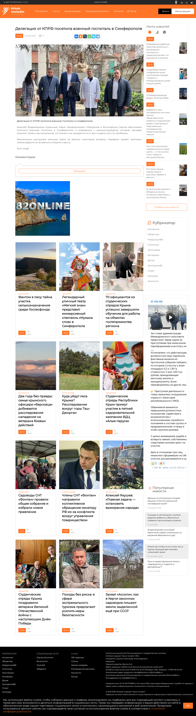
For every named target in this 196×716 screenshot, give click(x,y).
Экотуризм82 (155, 265)
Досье (151, 260)
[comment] (164, 32)
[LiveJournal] (85, 36)
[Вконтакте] (181, 2)
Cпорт (151, 270)
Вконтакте (42, 661)
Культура (153, 276)
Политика (153, 244)
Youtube (41, 665)
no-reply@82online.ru (128, 678)
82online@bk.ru (156, 672)
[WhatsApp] (89, 36)
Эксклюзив (154, 250)
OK (188, 705)
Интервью (153, 255)
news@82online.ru (141, 672)
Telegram (41, 669)
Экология (153, 281)
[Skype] (93, 36)
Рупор (133, 11)
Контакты (119, 11)
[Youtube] (187, 2)
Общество (153, 234)
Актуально (153, 229)
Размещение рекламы (97, 11)
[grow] (157, 32)
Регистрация (182, 11)
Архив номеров (79, 665)
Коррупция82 (155, 239)
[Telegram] (191, 2)
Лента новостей (157, 26)
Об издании (41, 11)
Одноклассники (45, 657)
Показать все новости (166, 207)
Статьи (74, 661)
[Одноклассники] (176, 2)
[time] (149, 32)
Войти (165, 11)
